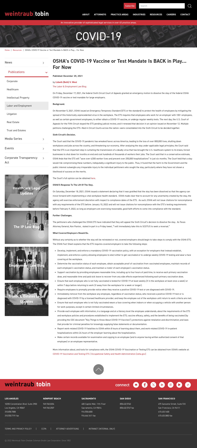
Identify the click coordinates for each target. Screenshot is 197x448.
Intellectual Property (18, 97)
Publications (16, 72)
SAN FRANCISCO (166, 398)
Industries (139, 14)
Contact (185, 14)
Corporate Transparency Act (21, 160)
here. (93, 178)
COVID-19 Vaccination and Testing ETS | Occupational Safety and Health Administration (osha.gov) (99, 353)
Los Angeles (11, 398)
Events (9, 148)
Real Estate (13, 122)
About (86, 14)
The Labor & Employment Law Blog (69, 86)
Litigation (12, 114)
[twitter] (153, 385)
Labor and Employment (19, 105)
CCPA (43, 428)
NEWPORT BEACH (52, 398)
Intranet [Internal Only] (102, 428)
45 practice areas (127, 22)
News (8, 62)
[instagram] (170, 385)
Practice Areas (119, 14)
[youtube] (179, 385)
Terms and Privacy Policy (18, 428)
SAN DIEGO (125, 398)
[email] (136, 385)
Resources (156, 14)
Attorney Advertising (67, 428)
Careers (171, 14)
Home (7, 50)
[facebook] (145, 385)
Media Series (13, 139)
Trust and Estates (16, 130)
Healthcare (13, 89)
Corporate (12, 81)
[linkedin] (162, 385)
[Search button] (189, 6)
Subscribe (130, 5)
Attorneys (100, 14)
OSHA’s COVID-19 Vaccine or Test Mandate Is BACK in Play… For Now (54, 50)
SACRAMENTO (88, 398)
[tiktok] (188, 385)
